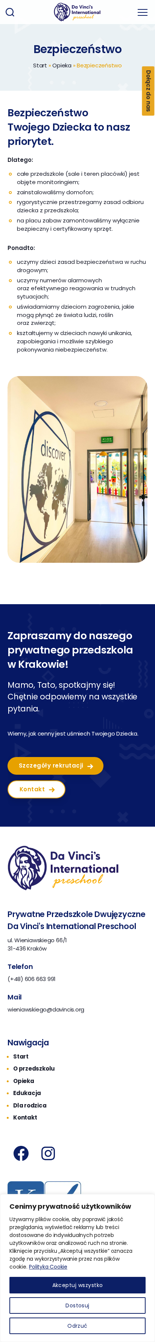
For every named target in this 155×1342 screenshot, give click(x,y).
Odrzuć (77, 1326)
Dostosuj (77, 1305)
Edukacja (27, 1093)
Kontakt (32, 789)
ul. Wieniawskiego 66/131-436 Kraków (37, 944)
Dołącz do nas (148, 91)
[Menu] (142, 12)
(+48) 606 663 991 (32, 979)
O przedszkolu (34, 1068)
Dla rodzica (30, 1105)
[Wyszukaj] (10, 12)
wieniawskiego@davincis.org (46, 1009)
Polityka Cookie (48, 1266)
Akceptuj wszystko (77, 1285)
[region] (77, 1268)
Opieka (61, 65)
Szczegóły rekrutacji (51, 765)
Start (40, 65)
